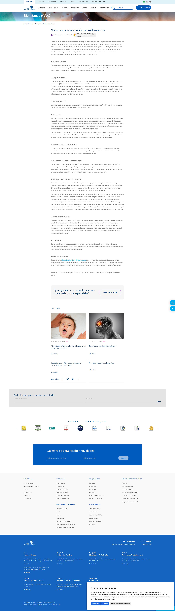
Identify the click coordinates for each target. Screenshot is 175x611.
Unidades (92, 524)
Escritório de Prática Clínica (130, 492)
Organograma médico (63, 495)
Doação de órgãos (127, 486)
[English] (147, 2)
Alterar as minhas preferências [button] (120, 603)
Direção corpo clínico (63, 498)
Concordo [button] (95, 603)
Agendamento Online (110, 292)
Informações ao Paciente (64, 521)
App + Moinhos (93, 512)
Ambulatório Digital (94, 508)
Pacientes (41, 1)
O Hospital (41, 7)
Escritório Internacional (96, 521)
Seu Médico (93, 7)
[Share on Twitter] (67, 379)
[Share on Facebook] (62, 379)
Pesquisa (72, 1)
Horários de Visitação (95, 498)
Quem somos (60, 486)
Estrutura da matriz (62, 489)
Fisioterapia (92, 489)
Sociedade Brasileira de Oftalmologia (74, 260)
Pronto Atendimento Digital (97, 495)
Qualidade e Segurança (129, 495)
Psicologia (92, 492)
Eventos (59, 512)
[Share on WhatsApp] (79, 379)
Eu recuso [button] (105, 603)
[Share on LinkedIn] (73, 379)
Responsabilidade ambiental (130, 498)
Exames (84, 7)
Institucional (29, 1)
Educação (63, 1)
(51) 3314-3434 (129, 541)
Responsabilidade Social (98, 1)
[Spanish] (150, 2)
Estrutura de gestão (62, 492)
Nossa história (61, 483)
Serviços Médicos (53, 7)
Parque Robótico (94, 518)
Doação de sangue (127, 489)
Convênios (27, 495)
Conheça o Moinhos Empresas (65, 527)
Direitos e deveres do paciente (66, 524)
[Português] (144, 2)
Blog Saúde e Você (62, 508)
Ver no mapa (27, 563)
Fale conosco (104, 7)
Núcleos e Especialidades (70, 7)
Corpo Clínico (52, 1)
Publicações (60, 518)
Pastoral (124, 483)
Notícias (59, 515)
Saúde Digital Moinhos (95, 515)
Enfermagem (93, 486)
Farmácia (92, 483)
